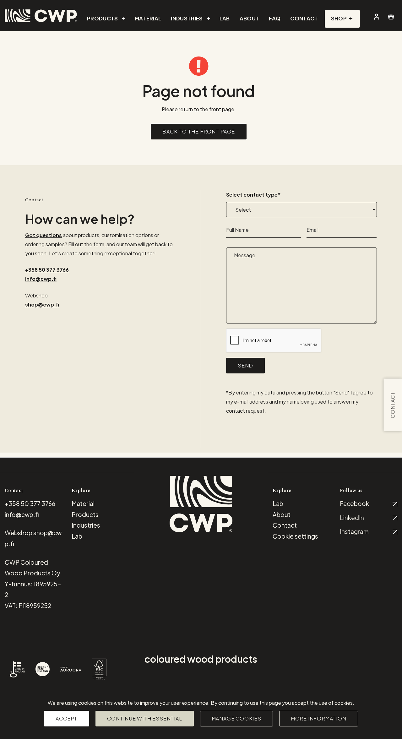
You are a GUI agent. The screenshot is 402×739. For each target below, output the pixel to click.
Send (245, 365)
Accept (67, 718)
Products (85, 514)
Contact (392, 405)
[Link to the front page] (41, 15)
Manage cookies (236, 718)
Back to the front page (198, 131)
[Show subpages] (123, 18)
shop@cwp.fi (42, 304)
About (282, 514)
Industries (86, 525)
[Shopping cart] (392, 16)
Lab (278, 503)
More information (318, 718)
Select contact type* (253, 194)
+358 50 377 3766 (47, 269)
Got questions (43, 235)
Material (83, 503)
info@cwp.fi (41, 278)
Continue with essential (144, 718)
